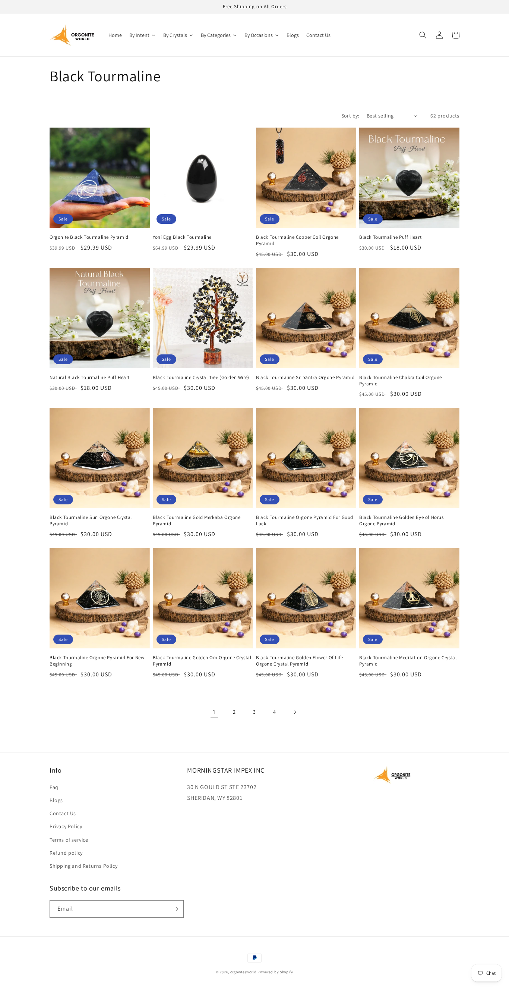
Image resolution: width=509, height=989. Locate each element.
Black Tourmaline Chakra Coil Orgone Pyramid (400, 381)
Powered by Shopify (275, 972)
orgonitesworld (243, 972)
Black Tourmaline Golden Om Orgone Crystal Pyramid (202, 661)
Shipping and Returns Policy (83, 866)
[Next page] (295, 712)
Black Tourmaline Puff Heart (390, 237)
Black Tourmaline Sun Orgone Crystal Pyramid (91, 520)
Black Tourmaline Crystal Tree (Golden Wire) (201, 378)
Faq (54, 787)
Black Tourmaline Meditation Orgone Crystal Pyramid (407, 661)
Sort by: (350, 115)
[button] (423, 35)
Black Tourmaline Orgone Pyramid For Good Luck (304, 520)
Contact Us (63, 813)
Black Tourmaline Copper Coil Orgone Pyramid (297, 240)
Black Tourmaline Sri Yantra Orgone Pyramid (305, 378)
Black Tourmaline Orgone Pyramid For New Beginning (97, 661)
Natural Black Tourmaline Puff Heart (90, 378)
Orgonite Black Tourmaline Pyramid (89, 237)
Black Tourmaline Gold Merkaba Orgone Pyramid (197, 520)
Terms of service (69, 839)
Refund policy (66, 852)
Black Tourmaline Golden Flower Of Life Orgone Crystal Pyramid (299, 661)
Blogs (56, 800)
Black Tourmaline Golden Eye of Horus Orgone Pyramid (401, 520)
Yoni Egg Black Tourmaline (182, 237)
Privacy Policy (66, 826)
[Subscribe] (175, 909)
